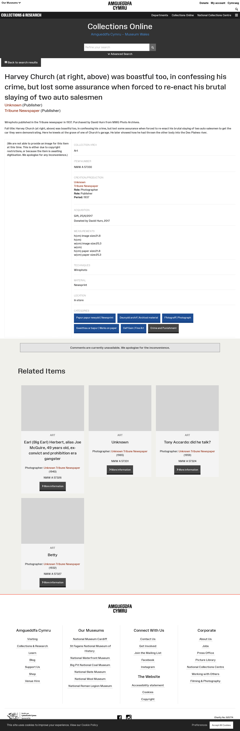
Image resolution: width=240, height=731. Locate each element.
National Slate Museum (90, 671)
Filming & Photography (205, 681)
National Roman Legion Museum (90, 686)
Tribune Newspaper (22, 110)
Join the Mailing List (147, 653)
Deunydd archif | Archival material (139, 317)
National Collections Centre (214, 15)
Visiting (32, 639)
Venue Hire (32, 681)
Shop (32, 674)
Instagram (148, 667)
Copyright (147, 699)
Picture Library (205, 660)
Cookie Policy (89, 724)
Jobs (205, 646)
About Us (205, 639)
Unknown (13, 105)
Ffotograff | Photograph (177, 317)
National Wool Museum (90, 679)
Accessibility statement (148, 685)
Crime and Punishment (163, 328)
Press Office (205, 653)
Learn (32, 653)
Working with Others (205, 674)
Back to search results (22, 62)
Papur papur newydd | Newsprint (94, 317)
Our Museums (10, 2)
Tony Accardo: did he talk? (187, 442)
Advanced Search (121, 53)
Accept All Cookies (221, 725)
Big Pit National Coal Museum (90, 664)
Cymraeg (233, 2)
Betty (52, 555)
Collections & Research (21, 15)
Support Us (32, 667)
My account (218, 2)
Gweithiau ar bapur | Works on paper (96, 328)
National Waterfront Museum (90, 657)
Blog (32, 660)
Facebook (147, 660)
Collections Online (183, 15)
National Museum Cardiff (90, 639)
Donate (204, 2)
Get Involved (147, 646)
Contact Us (147, 639)
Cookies (147, 692)
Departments (159, 15)
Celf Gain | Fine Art (133, 328)
